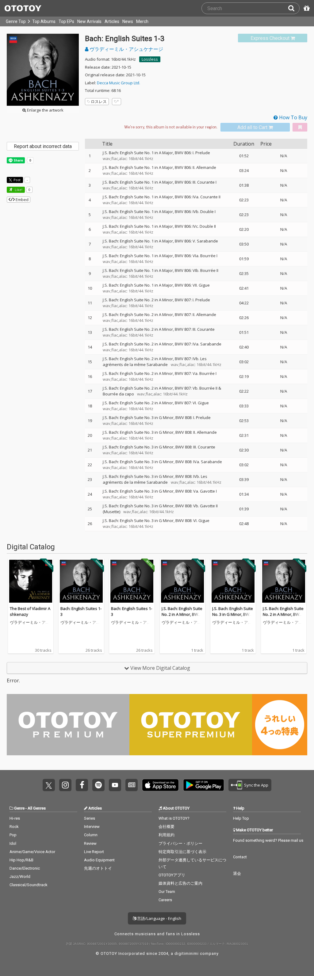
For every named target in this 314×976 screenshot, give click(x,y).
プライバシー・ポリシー (180, 843)
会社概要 (166, 826)
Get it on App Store (160, 785)
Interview (92, 826)
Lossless (150, 59)
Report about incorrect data (43, 146)
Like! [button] (18, 189)
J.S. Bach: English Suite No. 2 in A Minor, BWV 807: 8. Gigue (182, 614)
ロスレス (99, 101)
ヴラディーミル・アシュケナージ (125, 49)
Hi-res (15, 818)
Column (91, 835)
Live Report (94, 851)
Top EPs (66, 21)
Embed (22, 199)
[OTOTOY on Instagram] (65, 785)
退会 (237, 873)
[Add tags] (116, 101)
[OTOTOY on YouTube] (115, 785)
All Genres (37, 808)
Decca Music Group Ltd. (118, 83)
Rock (14, 826)
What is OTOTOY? (174, 818)
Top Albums (44, 21)
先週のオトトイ (98, 868)
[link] (272, 38)
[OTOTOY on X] (49, 785)
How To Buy (292, 117)
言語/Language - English (158, 918)
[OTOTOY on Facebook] (82, 785)
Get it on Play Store (203, 785)
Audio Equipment (99, 860)
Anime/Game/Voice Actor (32, 851)
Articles (112, 21)
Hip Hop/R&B (21, 860)
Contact (240, 857)
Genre (19, 808)
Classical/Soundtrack (29, 885)
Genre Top (16, 21)
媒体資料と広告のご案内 (180, 883)
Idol (13, 843)
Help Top (241, 818)
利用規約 (166, 835)
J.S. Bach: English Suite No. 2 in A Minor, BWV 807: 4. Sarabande (283, 614)
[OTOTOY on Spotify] (98, 785)
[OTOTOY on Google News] (131, 785)
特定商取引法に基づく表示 (182, 851)
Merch (142, 21)
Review (90, 843)
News (127, 21)
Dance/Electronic (25, 868)
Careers (165, 900)
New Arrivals (89, 21)
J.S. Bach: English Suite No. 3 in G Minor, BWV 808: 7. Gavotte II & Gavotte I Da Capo (232, 617)
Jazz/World (20, 876)
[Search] (293, 8)
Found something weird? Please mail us (268, 840)
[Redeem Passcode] (305, 8)
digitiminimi (186, 953)
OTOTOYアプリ (172, 875)
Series (89, 818)
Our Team (167, 891)
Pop (13, 835)
